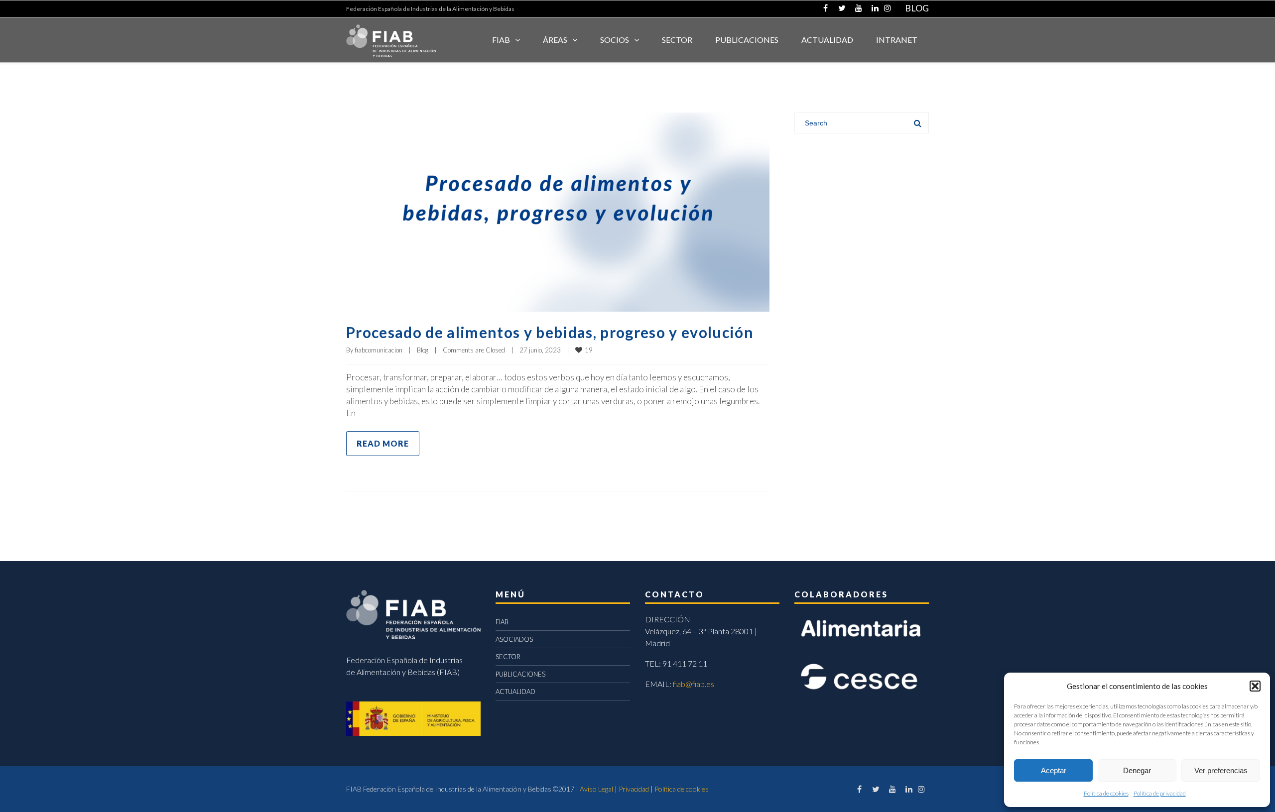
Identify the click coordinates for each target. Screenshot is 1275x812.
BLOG (917, 7)
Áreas (555, 39)
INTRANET (896, 39)
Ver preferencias (1221, 770)
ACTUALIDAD (827, 39)
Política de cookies (1106, 793)
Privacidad (634, 789)
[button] (1255, 686)
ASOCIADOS (514, 639)
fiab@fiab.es (693, 684)
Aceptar (1053, 770)
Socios (614, 39)
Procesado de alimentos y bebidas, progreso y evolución (550, 332)
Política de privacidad (1160, 793)
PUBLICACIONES (520, 674)
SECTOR (677, 39)
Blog (422, 350)
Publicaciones (746, 39)
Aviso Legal (596, 789)
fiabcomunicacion (378, 350)
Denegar (1137, 770)
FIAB (501, 39)
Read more (383, 443)
